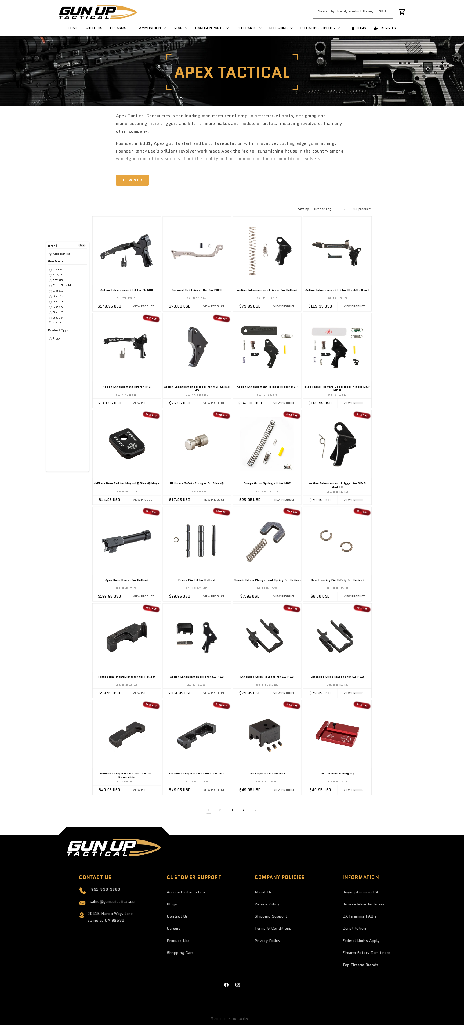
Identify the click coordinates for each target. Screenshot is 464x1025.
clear (82, 245)
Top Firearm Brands (360, 965)
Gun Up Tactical (237, 1019)
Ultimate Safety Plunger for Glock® (197, 484)
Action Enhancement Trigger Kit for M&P (267, 387)
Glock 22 (58, 307)
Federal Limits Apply (361, 940)
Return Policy (267, 904)
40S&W (57, 270)
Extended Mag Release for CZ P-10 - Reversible (127, 775)
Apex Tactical (61, 254)
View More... (56, 322)
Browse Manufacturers (363, 904)
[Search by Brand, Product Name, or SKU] (387, 12)
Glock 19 (57, 302)
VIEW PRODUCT (143, 307)
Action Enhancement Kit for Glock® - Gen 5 (337, 290)
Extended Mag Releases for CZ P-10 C (197, 774)
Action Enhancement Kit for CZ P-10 (197, 677)
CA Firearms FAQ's (359, 916)
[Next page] (255, 810)
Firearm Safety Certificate (366, 952)
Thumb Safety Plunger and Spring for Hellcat (267, 581)
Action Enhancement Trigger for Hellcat (267, 290)
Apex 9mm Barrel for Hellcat (126, 581)
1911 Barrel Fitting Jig (337, 774)
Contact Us (177, 916)
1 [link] (209, 810)
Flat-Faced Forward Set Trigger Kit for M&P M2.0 (337, 388)
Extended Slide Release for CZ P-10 (337, 677)
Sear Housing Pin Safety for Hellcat (337, 581)
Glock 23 (58, 312)
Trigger (56, 338)
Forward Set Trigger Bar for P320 (197, 290)
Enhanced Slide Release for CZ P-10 (267, 677)
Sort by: (304, 209)
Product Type (58, 330)
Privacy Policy (267, 940)
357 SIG (57, 280)
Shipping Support (271, 916)
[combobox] (353, 12)
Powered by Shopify (267, 1019)
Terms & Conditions (273, 928)
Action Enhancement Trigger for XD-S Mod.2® (337, 485)
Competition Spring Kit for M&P (267, 484)
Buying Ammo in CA (360, 892)
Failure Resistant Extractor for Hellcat (127, 677)
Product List (178, 940)
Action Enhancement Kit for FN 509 (126, 290)
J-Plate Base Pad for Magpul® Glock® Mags (126, 484)
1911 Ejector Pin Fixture (267, 774)
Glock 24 (58, 317)
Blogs (172, 904)
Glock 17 (57, 291)
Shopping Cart (180, 952)
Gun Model (56, 261)
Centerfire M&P (61, 285)
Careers (174, 928)
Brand (52, 246)
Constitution (354, 928)
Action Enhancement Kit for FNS (126, 387)
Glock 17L (58, 296)
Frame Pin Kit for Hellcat (196, 581)
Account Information (186, 892)
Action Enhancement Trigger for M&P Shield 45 (197, 388)
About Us (263, 892)
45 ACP (57, 275)
